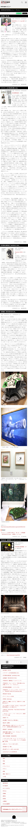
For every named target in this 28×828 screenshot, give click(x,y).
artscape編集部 (6, 803)
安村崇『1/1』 (6, 717)
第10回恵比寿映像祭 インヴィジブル (11, 687)
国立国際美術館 (15, 92)
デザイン (5, 768)
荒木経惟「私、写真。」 (8, 746)
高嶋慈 (4, 793)
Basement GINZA (19, 252)
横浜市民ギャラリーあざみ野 (18, 21)
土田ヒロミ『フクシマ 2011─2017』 (11, 744)
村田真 (4, 798)
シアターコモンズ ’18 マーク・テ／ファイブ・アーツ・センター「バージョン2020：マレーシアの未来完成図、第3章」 (14, 740)
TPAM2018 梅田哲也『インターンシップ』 (11, 540)
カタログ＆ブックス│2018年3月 (10, 751)
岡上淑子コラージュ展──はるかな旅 (11, 749)
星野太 (4, 796)
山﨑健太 (5, 801)
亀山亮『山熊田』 (7, 722)
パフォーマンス (6, 766)
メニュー (26, 2)
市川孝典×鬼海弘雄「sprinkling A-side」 (10, 245)
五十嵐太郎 (5, 785)
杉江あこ (5, 790)
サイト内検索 (22, 2)
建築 (4, 763)
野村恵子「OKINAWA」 (8, 729)
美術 (4, 758)
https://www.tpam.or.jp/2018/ (13, 655)
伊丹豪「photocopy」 (8, 699)
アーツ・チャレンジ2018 (8, 696)
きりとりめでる (6, 788)
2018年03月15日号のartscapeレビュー (8, 666)
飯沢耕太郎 (5, 783)
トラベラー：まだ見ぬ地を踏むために (9, 88)
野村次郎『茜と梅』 (7, 693)
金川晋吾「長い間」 (5, 16)
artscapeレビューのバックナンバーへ (12, 809)
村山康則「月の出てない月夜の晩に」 (11, 720)
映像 (4, 771)
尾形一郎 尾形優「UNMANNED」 (10, 736)
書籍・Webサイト (7, 773)
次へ (21, 662)
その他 (4, 776)
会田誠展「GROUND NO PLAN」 (8, 311)
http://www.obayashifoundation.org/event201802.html (13, 526)
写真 (4, 761)
